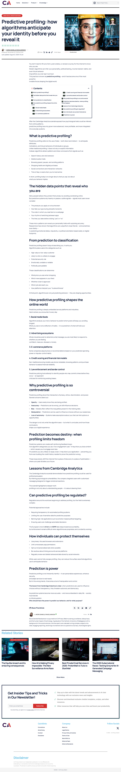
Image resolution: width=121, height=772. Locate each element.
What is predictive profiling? (41, 92)
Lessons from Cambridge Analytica (73, 106)
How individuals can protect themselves (74, 112)
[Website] (88, 614)
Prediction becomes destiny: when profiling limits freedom (75, 102)
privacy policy (30, 710)
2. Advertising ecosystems (42, 110)
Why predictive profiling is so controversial (75, 98)
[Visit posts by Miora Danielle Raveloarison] (3, 50)
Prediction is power (69, 115)
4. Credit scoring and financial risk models (77, 92)
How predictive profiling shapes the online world (44, 103)
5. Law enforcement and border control (76, 95)
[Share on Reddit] (49, 52)
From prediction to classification (42, 100)
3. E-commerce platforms (42, 113)
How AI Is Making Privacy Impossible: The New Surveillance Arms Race (43, 666)
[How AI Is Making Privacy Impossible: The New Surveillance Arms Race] (45, 649)
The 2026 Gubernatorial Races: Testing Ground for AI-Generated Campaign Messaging (105, 667)
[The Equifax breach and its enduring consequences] (15, 649)
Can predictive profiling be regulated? (74, 109)
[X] (117, 728)
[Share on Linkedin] (47, 52)
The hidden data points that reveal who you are (44, 96)
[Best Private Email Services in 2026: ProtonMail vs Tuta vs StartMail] (75, 649)
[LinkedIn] (91, 614)
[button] (52, 52)
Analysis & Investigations (12, 15)
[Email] (86, 608)
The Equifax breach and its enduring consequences (14, 664)
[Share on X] (44, 52)
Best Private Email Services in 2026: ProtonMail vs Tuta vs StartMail (75, 666)
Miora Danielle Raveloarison (16, 50)
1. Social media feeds (40, 107)
